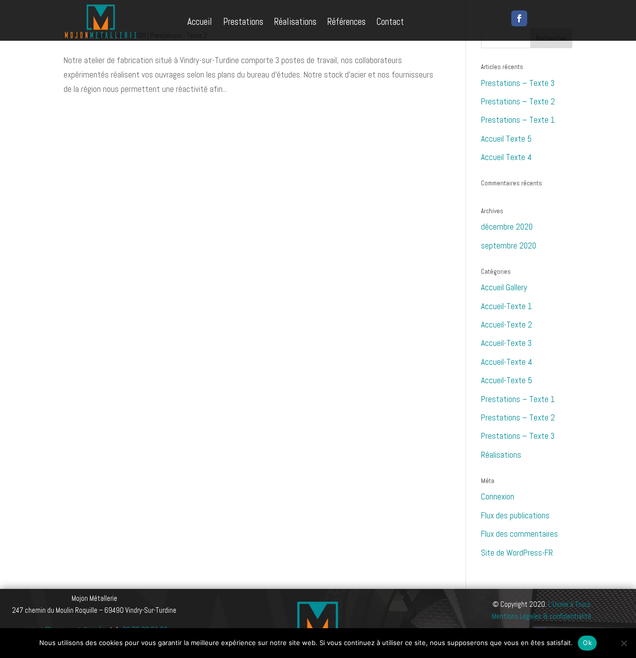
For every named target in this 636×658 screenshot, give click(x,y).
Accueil (199, 21)
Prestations (243, 21)
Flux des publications (515, 515)
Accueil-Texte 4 (506, 361)
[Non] (624, 643)
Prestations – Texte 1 (518, 119)
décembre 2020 (507, 226)
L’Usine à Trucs (569, 604)
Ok (587, 643)
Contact (390, 21)
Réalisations (295, 21)
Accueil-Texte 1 (506, 306)
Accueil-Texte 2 (506, 324)
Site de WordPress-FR (517, 552)
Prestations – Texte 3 (518, 83)
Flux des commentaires (519, 533)
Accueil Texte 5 (506, 138)
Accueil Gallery (504, 287)
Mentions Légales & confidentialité (541, 616)
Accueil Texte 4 (506, 157)
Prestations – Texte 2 (518, 101)
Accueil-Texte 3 (506, 342)
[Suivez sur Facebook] (519, 18)
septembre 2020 (508, 245)
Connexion (497, 496)
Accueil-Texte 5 (506, 380)
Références (346, 21)
